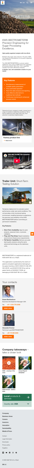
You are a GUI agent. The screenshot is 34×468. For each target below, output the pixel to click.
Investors (5, 422)
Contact (4, 436)
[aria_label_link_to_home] (3, 2)
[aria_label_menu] (31, 3)
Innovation (5, 425)
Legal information (7, 439)
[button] (8, 365)
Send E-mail (8, 308)
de (24, 2)
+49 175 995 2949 (12, 333)
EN (3, 464)
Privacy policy (6, 445)
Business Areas (7, 416)
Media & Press (7, 431)
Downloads (5, 442)
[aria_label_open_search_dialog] (27, 3)
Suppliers (4, 448)
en (21, 2)
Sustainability (6, 428)
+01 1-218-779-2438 (13, 304)
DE (5, 464)
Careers (5, 419)
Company (5, 413)
